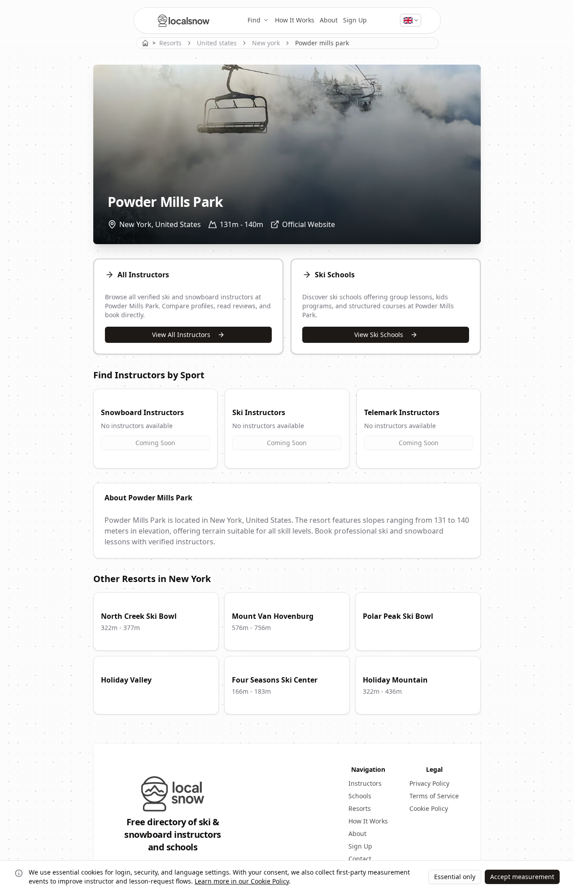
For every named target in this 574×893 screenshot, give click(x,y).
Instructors (365, 783)
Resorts (170, 43)
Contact (359, 858)
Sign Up (355, 20)
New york (266, 43)
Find (254, 20)
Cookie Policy (428, 808)
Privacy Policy (429, 783)
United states (217, 43)
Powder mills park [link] (322, 43)
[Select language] (410, 20)
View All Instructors (181, 334)
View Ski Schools (378, 334)
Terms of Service (434, 796)
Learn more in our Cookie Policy (242, 881)
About (329, 20)
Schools (359, 796)
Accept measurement (522, 876)
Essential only (454, 876)
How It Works (294, 20)
